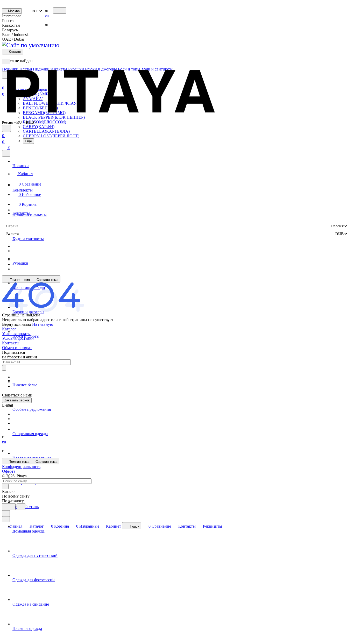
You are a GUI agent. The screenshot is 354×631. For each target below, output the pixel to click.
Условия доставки (18, 338)
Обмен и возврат (17, 347)
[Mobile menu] (6, 61)
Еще (28, 141)
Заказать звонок (17, 400)
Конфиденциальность (21, 466)
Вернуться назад (16, 324)
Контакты (10, 343)
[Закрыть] (6, 153)
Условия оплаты (16, 333)
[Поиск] (6, 128)
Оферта (8, 471)
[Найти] (21, 506)
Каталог (9, 329)
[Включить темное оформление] (59, 10)
